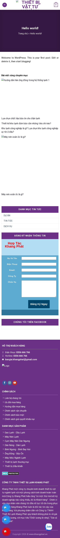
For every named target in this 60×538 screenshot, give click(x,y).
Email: (12, 270)
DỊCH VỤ (8, 226)
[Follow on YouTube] (14, 383)
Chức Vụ (12, 282)
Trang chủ (23, 33)
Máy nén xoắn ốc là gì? (12, 194)
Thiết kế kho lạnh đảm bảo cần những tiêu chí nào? (26, 123)
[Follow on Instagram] (9, 383)
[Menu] (4, 5)
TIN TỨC (8, 220)
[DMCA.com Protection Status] (10, 473)
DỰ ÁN (7, 215)
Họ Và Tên (12, 258)
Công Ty (12, 276)
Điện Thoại (12, 264)
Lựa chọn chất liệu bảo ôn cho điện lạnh (20, 118)
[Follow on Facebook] (4, 383)
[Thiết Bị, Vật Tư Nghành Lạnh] (30, 5)
